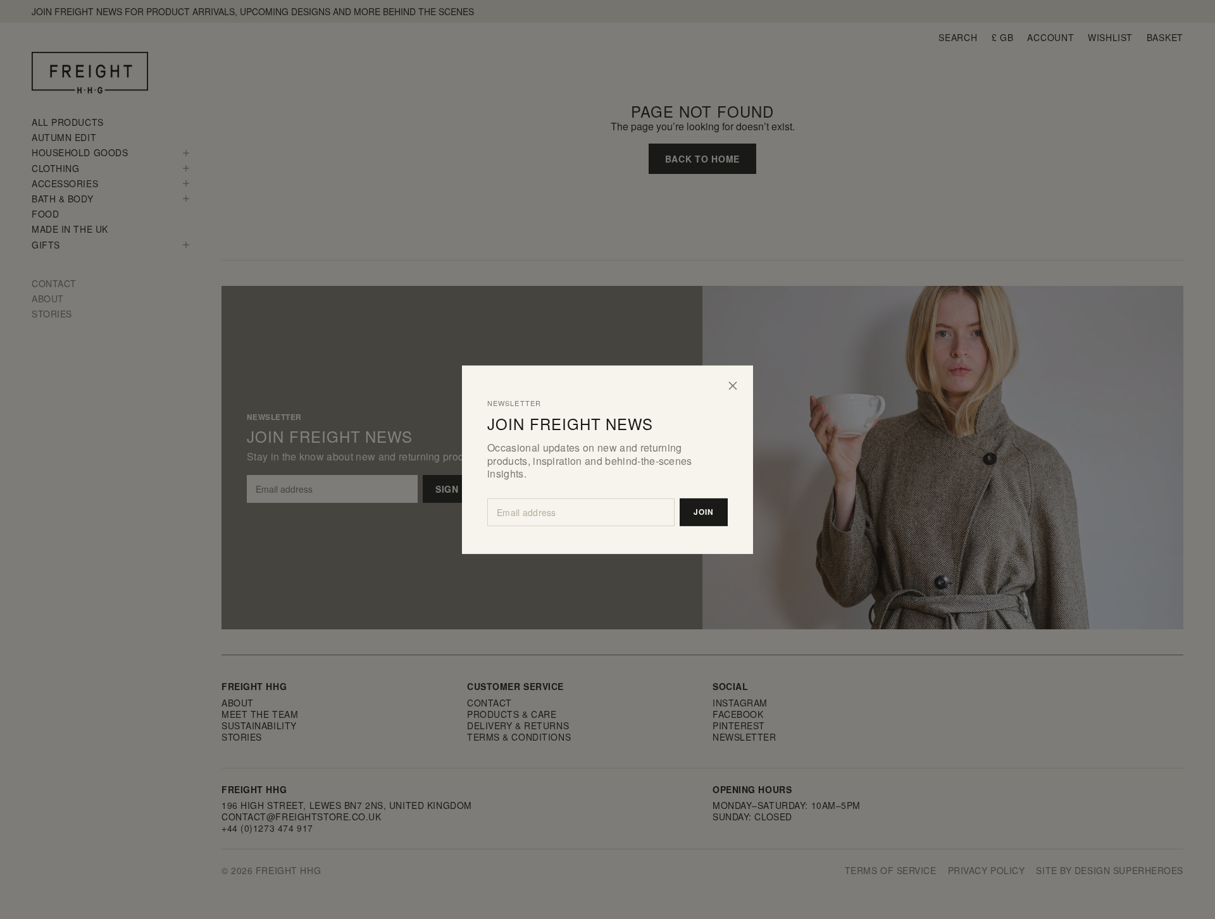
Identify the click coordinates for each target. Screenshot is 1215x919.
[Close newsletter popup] (733, 385)
